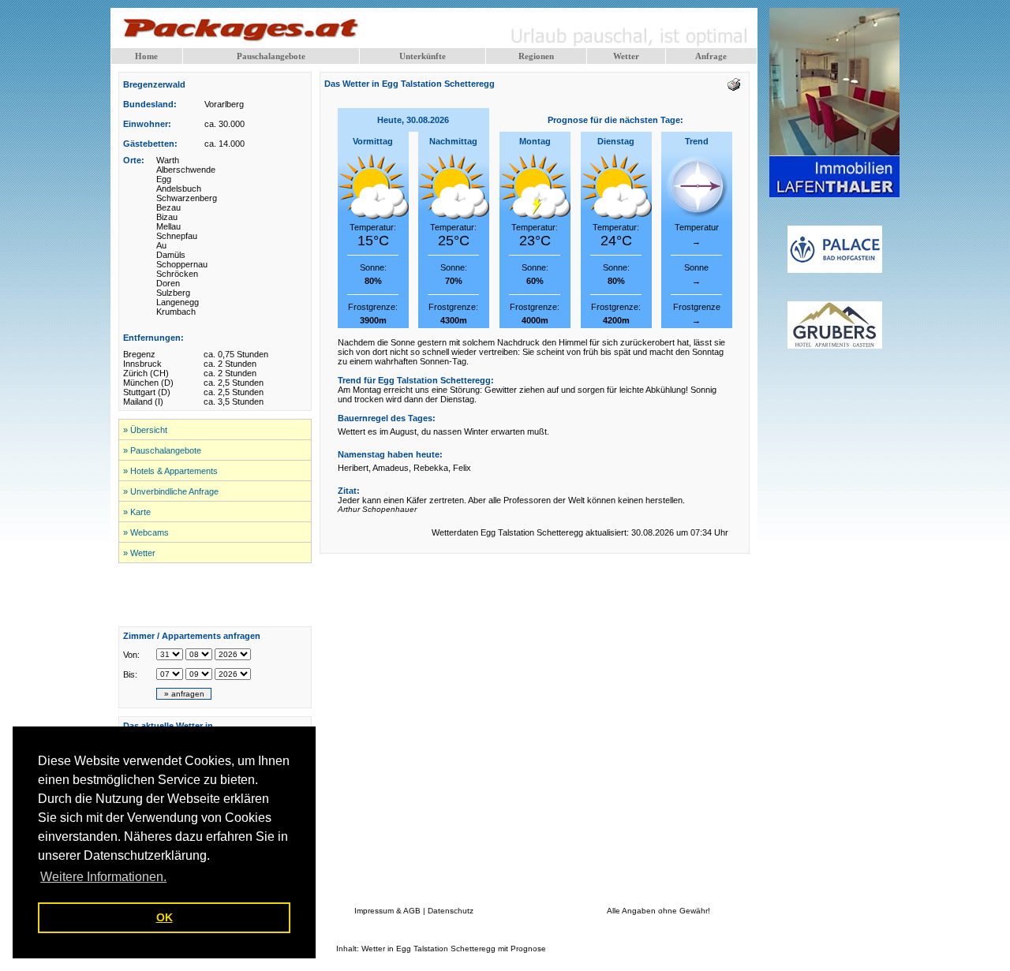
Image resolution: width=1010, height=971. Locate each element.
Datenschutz (450, 910)
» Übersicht (145, 430)
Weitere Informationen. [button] (103, 876)
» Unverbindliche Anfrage (171, 491)
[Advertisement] (215, 594)
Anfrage (711, 56)
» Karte (137, 512)
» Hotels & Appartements (170, 471)
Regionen (536, 56)
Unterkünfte (422, 56)
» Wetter (139, 553)
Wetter (626, 56)
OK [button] (164, 917)
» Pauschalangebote (162, 450)
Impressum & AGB (387, 910)
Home (146, 56)
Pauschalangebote (271, 56)
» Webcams (146, 532)
